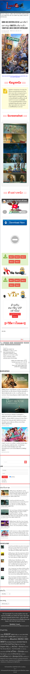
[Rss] (14, 669)
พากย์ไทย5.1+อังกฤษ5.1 (12, 658)
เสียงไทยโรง (17, 662)
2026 (8, 639)
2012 (18, 634)
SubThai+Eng (12, 644)
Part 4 (11, 261)
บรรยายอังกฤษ (23, 648)
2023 (25, 636)
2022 (23, 636)
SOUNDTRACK (11, 642)
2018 (10, 637)
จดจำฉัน (13, 476)
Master (7, 13)
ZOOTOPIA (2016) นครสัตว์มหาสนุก (13, 344)
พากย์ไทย (8, 654)
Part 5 (17, 261)
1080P (7, 634)
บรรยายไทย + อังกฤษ (15, 651)
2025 (5, 639)
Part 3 (23, 257)
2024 (2, 639)
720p (1, 634)
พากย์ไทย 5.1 (23, 654)
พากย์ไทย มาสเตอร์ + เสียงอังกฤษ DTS (8, 660)
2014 (23, 634)
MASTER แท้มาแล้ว (18, 342)
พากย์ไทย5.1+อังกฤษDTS (23, 658)
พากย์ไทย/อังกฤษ (15, 654)
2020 (17, 636)
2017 (6, 637)
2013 (21, 634)
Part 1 (11, 257)
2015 (26, 634)
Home (3, 13)
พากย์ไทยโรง (19, 660)
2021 (20, 636)
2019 (14, 637)
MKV (2, 344)
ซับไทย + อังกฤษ (18, 647)
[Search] (25, 462)
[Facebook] (15, 669)
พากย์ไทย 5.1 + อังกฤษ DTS (11, 656)
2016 (12, 342)
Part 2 (17, 257)
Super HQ (4, 646)
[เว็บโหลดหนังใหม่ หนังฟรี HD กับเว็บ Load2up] (15, 5)
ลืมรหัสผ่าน (4, 481)
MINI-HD (27, 342)
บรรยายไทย (3, 651)
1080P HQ (6, 342)
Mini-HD (17, 30)
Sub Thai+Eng (21, 644)
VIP (20, 30)
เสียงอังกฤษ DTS (10, 662)
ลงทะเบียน (4, 480)
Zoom (10, 646)
